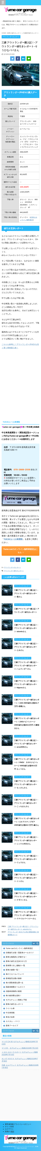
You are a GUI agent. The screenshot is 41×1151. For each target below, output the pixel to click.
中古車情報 (10, 1013)
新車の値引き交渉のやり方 (16, 961)
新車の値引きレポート (14, 1004)
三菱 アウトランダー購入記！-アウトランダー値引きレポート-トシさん (26, 877)
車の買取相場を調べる (14, 983)
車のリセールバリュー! (15, 974)
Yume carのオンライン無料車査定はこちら (20, 551)
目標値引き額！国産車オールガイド (20, 952)
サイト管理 (9, 1126)
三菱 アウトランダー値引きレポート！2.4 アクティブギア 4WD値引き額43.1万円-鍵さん (26, 821)
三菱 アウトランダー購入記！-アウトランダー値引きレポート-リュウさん (26, 859)
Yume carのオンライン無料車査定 (19, 948)
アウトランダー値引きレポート (14, 571)
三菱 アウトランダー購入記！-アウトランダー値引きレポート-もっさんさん (26, 784)
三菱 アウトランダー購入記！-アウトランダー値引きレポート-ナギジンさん (26, 896)
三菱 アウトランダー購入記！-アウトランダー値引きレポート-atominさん (26, 628)
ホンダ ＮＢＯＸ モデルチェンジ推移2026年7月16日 (20, 1060)
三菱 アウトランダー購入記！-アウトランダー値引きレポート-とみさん (26, 646)
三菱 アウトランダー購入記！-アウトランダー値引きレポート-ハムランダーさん (26, 665)
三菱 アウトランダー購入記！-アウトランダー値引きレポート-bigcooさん (26, 684)
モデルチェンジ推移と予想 (16, 1000)
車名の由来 (10, 1017)
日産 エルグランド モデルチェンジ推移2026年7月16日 (20, 1066)
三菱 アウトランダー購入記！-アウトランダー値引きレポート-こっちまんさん (26, 803)
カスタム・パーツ (13, 1021)
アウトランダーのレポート (12, 567)
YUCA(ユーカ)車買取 (13, 539)
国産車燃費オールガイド (15, 987)
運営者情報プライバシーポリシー (18, 1124)
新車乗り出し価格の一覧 (15, 965)
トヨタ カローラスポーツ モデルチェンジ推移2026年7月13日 (20, 1053)
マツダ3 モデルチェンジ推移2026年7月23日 (20, 1048)
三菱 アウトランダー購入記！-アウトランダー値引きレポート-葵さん (26, 593)
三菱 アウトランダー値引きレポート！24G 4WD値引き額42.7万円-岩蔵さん (26, 703)
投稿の (9, 1131)
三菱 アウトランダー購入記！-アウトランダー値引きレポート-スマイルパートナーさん (26, 915)
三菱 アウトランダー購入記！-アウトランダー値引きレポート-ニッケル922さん (26, 840)
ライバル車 (10, 1008)
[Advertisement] (20, 369)
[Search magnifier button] (37, 943)
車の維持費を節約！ (14, 995)
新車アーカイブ (12, 1025)
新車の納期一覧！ (13, 970)
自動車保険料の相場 (14, 991)
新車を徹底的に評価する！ (16, 957)
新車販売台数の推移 (14, 978)
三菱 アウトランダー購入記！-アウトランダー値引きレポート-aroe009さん (26, 743)
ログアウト (9, 1129)
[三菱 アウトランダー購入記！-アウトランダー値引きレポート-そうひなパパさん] (23, 58)
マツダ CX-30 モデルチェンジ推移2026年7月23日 (20, 1042)
